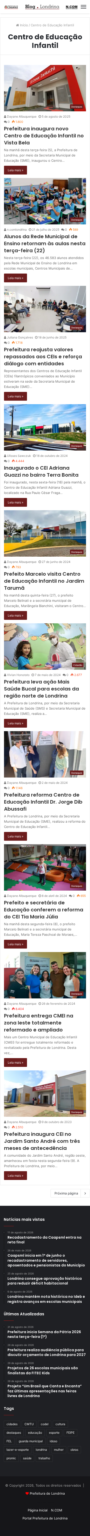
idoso (53, 1441)
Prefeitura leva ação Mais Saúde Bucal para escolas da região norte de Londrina (41, 688)
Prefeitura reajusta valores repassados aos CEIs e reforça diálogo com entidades (43, 356)
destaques (13, 1432)
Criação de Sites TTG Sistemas (45, 1502)
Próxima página (66, 1193)
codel (44, 1424)
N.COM (56, 1510)
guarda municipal (31, 1441)
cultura (60, 1424)
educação (35, 1432)
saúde (27, 1458)
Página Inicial (38, 1510)
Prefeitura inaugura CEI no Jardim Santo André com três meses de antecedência (42, 1141)
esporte (54, 1432)
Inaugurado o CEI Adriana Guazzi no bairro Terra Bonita (41, 471)
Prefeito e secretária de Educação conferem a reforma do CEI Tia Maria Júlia (43, 909)
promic (11, 1458)
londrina (41, 1450)
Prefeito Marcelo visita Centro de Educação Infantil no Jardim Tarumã (44, 580)
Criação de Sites (45, 1527)
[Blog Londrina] (41, 7)
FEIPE (70, 1432)
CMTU (29, 1424)
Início (23, 25)
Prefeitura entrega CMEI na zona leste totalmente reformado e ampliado (38, 1022)
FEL (9, 1441)
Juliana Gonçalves (19, 337)
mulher (59, 1450)
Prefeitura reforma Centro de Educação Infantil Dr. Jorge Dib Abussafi (43, 801)
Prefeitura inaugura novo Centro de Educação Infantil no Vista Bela (44, 135)
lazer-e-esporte (17, 1450)
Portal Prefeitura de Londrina (45, 1518)
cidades (12, 1424)
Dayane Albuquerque (21, 116)
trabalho (44, 1458)
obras (74, 1450)
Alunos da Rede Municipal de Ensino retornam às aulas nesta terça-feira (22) (45, 243)
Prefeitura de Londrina (47, 1493)
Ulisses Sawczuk (18, 456)
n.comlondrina (16, 229)
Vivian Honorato (18, 675)
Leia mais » (15, 170)
